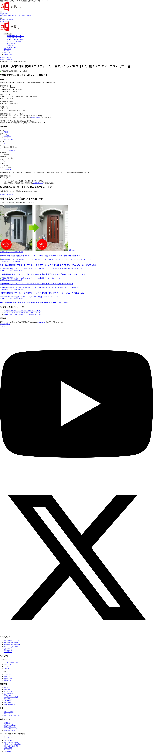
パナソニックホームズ (11, 697)
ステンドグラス (8, 712)
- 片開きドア (7, 674)
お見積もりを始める (6, 19)
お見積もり (3, 21)
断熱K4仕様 (7, 169)
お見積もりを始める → (7, 58)
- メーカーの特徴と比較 (11, 662)
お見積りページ (36, 117)
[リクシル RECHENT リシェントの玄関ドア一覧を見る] (23, 312)
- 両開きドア (7, 680)
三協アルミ (7, 136)
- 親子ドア (7, 676)
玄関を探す (3, 15)
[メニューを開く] (8, 21)
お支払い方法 (11, 43)
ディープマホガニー (10, 150)
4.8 (3, 326)
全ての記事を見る (9, 730)
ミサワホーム (8, 700)
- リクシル (7, 666)
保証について (11, 45)
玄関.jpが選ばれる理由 (14, 37)
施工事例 (10, 15)
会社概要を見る (5, 324)
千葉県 (6, 132)
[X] (76, 633)
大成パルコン (8, 699)
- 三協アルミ (7, 664)
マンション (7, 714)
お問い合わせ (26, 15)
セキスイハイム (8, 693)
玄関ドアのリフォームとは (15, 36)
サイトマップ (8, 737)
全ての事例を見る (9, 704)
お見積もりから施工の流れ (15, 39)
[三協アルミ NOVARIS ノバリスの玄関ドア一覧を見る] (22, 311)
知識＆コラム (17, 15)
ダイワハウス (8, 691)
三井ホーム (7, 695)
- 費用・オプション (10, 727)
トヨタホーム (8, 702)
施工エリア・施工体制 (14, 41)
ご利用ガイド (4, 14)
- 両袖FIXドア (8, 678)
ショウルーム (11, 47)
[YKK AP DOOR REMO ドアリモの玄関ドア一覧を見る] (23, 314)
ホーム (2, 59)
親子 (5, 143)
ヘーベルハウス (8, 689)
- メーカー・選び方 (10, 725)
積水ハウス (7, 687)
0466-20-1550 (41, 322)
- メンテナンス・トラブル (12, 728)
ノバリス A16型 (8, 139)
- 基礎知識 (7, 723)
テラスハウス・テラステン (12, 715)
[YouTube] (76, 480)
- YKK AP (7, 668)
